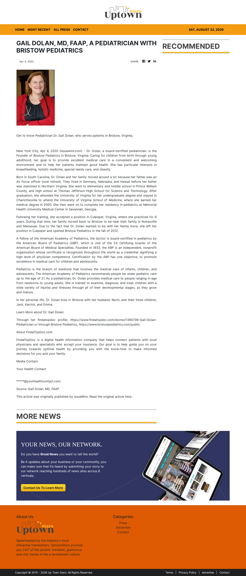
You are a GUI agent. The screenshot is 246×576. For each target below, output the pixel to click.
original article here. (117, 396)
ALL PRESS (62, 29)
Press (123, 523)
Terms (169, 572)
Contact (123, 532)
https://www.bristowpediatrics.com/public (109, 324)
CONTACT (81, 29)
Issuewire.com (71, 151)
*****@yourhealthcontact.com (38, 381)
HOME (20, 29)
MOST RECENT (39, 29)
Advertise (123, 527)
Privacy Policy (187, 572)
